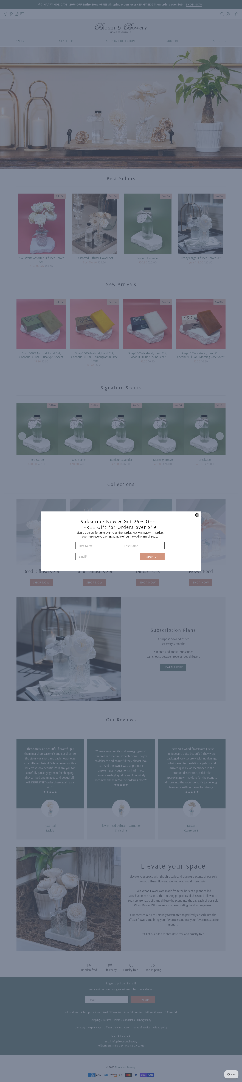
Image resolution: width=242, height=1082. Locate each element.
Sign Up (152, 556)
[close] (197, 515)
